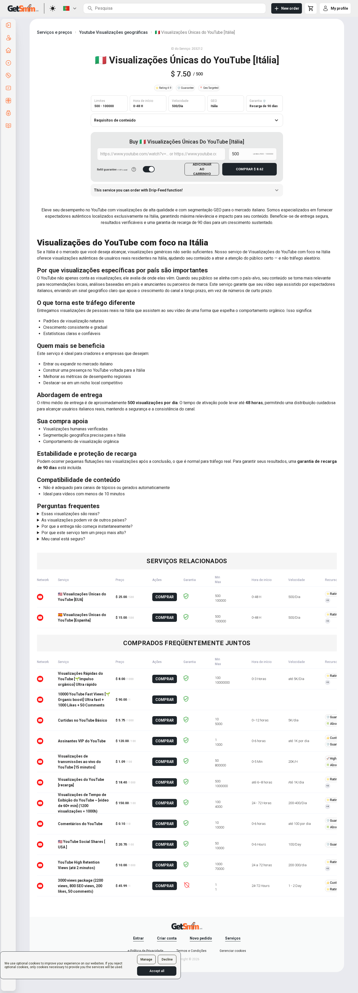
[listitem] (8, 25)
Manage (146, 959)
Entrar (138, 938)
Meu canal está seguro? (63, 538)
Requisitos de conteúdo (115, 120)
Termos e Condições (191, 951)
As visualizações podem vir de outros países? (84, 520)
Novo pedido (201, 938)
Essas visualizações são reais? (70, 513)
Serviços (233, 938)
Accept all (156, 971)
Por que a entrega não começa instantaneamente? (87, 526)
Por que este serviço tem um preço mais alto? (83, 532)
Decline (167, 959)
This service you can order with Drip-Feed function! (138, 190)
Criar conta (167, 938)
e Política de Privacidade (145, 951)
